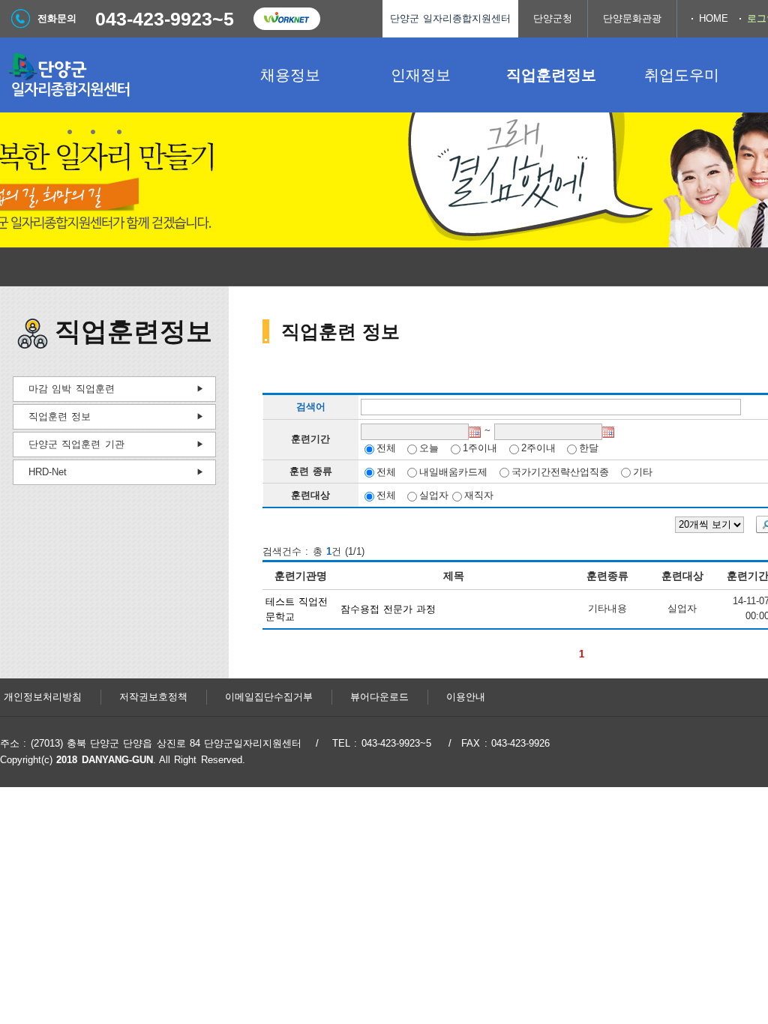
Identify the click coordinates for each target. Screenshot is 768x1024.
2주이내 (538, 448)
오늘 (429, 448)
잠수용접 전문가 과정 (388, 609)
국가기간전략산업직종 (560, 471)
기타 (642, 471)
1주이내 (480, 448)
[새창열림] (286, 18)
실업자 (433, 495)
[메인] (112, 74)
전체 (386, 448)
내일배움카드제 (453, 471)
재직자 (479, 495)
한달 (588, 448)
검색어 (311, 407)
